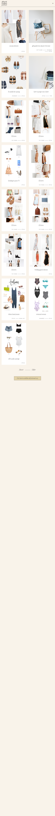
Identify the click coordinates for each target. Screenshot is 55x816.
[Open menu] (52, 3)
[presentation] (14, 26)
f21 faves (14, 140)
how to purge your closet (41, 92)
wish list (22, 318)
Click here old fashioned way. (27, 378)
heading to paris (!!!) (14, 181)
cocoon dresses (13, 46)
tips (51, 95)
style (23, 51)
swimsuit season (41, 314)
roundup (14, 95)
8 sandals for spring (14, 92)
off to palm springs (13, 359)
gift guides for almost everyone (41, 46)
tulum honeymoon (13, 314)
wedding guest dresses (41, 270)
